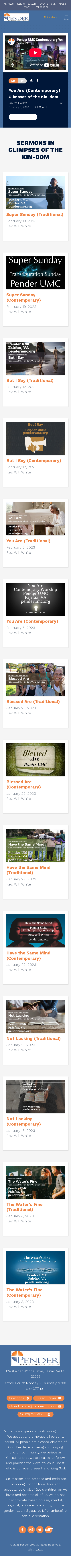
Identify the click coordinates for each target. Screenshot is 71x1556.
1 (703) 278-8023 (33, 1414)
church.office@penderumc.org (33, 1406)
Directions (17, 1398)
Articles (9, 4)
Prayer (62, 4)
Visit (26, 7)
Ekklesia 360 (35, 1550)
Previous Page (23, 117)
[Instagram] (31, 1529)
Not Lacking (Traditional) (33, 1038)
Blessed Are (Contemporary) (23, 784)
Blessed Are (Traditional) (33, 701)
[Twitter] (40, 1529)
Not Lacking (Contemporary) (23, 1121)
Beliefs (21, 4)
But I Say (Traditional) (30, 380)
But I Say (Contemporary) (33, 460)
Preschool (42, 7)
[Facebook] (22, 1529)
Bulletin (32, 4)
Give (53, 4)
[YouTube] (48, 1529)
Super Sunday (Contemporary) (23, 297)
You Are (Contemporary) (32, 621)
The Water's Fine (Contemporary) (24, 1292)
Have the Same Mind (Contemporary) (28, 955)
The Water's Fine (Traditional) (24, 1207)
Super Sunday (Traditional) (35, 214)
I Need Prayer (46, 1398)
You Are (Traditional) (28, 540)
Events (44, 4)
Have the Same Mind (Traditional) (28, 870)
